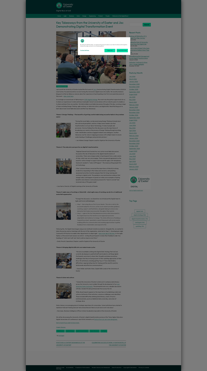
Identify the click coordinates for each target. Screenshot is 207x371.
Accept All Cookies (122, 50)
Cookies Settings (84, 50)
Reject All (110, 50)
